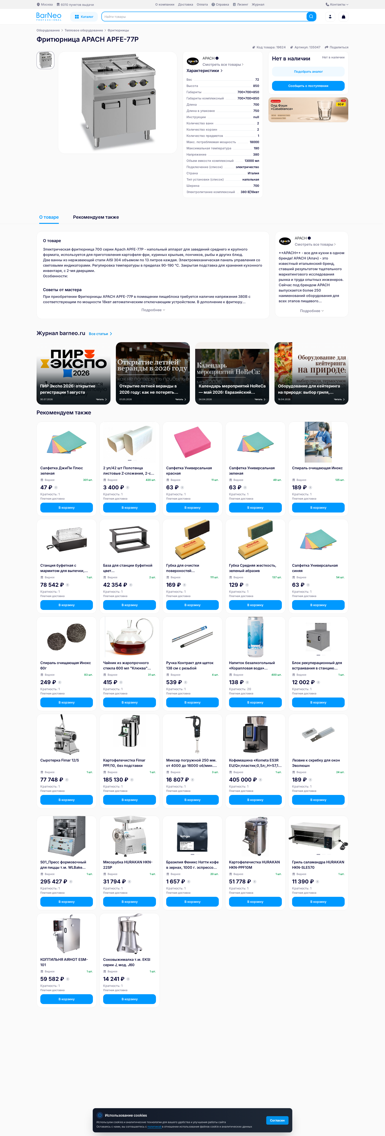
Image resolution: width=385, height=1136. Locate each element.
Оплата (202, 4)
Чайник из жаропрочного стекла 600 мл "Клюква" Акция (126, 666)
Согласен (277, 1120)
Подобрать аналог (308, 71)
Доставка (185, 4)
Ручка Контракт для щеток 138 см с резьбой (189, 665)
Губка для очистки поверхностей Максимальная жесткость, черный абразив (190, 568)
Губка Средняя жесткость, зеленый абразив (252, 568)
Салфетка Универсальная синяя (315, 568)
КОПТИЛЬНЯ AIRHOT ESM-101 (64, 962)
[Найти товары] (311, 16)
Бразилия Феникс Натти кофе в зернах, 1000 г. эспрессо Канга (192, 865)
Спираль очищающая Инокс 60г (65, 665)
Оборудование (48, 30)
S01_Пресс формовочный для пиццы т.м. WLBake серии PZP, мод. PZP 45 (63, 865)
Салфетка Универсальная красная (189, 470)
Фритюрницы (118, 30)
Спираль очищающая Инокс (317, 468)
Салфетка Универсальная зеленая (252, 470)
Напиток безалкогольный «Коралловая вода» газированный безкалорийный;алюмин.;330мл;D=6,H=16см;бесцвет (254, 666)
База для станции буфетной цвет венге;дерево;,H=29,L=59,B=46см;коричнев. (129, 568)
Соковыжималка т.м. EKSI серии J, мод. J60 (126, 962)
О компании (164, 4)
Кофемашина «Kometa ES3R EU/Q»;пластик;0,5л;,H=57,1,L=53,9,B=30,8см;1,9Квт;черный (255, 763)
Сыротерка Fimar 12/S (59, 760)
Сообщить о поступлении (308, 86)
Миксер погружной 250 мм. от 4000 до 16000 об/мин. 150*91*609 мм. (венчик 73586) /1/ (191, 763)
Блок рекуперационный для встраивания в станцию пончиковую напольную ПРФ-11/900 (317, 666)
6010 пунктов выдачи (77, 4)
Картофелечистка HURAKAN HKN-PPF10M (254, 865)
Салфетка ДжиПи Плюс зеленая (61, 470)
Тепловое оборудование (84, 30)
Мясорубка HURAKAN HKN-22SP (127, 865)
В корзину (67, 507)
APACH (209, 58)
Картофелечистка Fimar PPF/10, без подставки (124, 763)
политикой (154, 1126)
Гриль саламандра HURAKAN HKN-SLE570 (318, 865)
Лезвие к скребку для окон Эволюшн (316, 763)
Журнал (258, 4)
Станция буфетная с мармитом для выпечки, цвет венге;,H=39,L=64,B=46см (64, 568)
